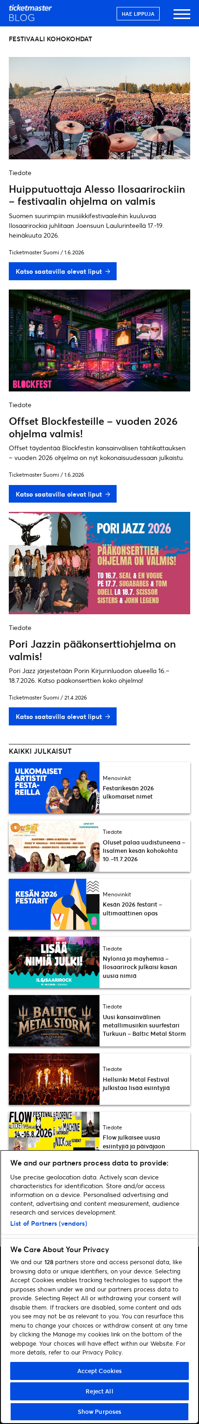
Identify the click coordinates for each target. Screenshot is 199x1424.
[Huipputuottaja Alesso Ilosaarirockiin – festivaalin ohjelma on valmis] (99, 156)
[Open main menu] (182, 18)
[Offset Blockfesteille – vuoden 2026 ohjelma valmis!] (99, 388)
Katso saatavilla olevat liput (59, 271)
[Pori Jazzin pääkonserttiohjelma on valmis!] (99, 611)
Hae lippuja (138, 13)
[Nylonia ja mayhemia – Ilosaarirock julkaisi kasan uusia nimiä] (54, 962)
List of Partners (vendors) (48, 1223)
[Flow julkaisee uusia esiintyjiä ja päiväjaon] (54, 1137)
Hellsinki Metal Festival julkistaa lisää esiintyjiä (136, 1083)
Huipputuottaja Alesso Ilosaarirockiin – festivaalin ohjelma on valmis (97, 195)
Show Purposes (100, 1411)
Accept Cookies (99, 1371)
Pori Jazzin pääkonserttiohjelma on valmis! (92, 649)
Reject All (99, 1391)
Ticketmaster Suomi (34, 252)
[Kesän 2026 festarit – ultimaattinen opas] (54, 904)
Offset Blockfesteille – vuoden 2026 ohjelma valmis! (93, 427)
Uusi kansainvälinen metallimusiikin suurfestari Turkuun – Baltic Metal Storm (144, 1025)
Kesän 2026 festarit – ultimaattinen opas (132, 908)
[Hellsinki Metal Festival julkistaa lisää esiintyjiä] (54, 1079)
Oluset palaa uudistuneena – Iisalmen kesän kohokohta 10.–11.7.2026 (144, 850)
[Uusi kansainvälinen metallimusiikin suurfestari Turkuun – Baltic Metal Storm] (54, 1020)
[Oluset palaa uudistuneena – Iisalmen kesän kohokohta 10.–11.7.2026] (54, 846)
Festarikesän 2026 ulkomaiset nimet (128, 792)
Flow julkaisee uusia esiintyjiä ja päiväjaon (134, 1141)
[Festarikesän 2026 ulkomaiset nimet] (54, 787)
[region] (99, 1287)
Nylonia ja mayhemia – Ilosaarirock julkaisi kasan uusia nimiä (140, 966)
